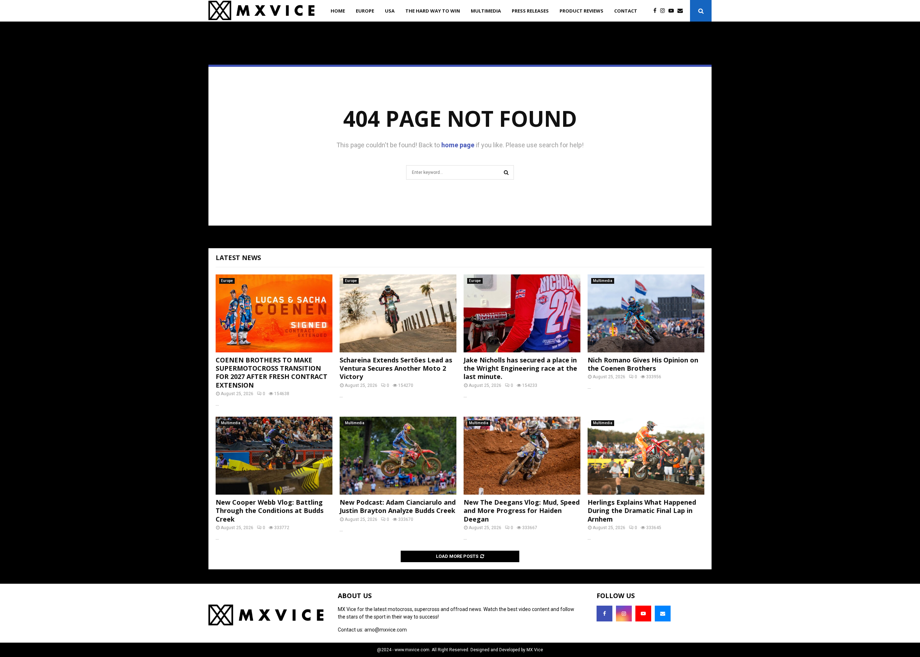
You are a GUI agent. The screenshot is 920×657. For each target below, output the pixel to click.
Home (338, 11)
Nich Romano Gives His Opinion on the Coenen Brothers (643, 364)
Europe (365, 11)
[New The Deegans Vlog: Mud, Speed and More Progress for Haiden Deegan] (522, 456)
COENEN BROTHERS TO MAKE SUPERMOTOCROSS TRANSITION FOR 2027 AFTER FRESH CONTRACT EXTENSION (271, 372)
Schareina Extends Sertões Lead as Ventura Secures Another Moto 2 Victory (396, 368)
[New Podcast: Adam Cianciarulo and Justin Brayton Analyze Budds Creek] (398, 456)
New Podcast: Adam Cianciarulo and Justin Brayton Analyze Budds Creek (398, 506)
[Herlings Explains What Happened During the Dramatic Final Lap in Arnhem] (646, 456)
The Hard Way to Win (432, 11)
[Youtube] (672, 11)
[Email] (681, 11)
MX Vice (534, 649)
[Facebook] (656, 11)
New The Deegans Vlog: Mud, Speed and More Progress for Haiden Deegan (522, 510)
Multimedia (486, 11)
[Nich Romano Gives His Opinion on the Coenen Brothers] (646, 313)
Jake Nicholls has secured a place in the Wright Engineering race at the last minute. (520, 368)
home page (457, 145)
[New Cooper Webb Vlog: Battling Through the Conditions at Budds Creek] (274, 456)
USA (390, 11)
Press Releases (530, 11)
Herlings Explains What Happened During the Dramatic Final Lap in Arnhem (642, 510)
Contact (625, 11)
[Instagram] (664, 11)
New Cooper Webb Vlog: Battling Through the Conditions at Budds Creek (269, 510)
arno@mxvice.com (385, 630)
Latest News (238, 257)
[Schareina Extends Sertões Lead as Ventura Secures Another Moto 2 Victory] (398, 313)
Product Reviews (581, 11)
